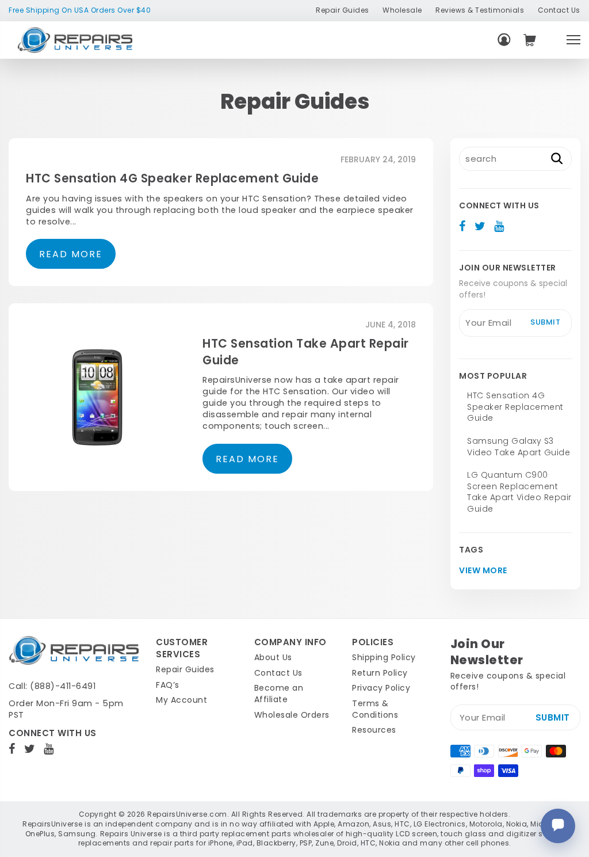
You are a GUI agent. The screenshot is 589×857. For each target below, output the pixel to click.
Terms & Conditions (375, 709)
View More (483, 570)
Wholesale (402, 10)
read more (70, 254)
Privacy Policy (381, 688)
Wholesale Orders (292, 715)
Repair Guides (342, 10)
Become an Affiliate (279, 693)
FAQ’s (167, 685)
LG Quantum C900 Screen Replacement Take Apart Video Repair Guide (519, 492)
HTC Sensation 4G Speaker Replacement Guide (172, 178)
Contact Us (559, 10)
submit (545, 322)
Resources (374, 730)
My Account (181, 700)
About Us (273, 657)
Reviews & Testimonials (479, 10)
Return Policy (380, 673)
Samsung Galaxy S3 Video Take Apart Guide (518, 446)
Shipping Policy (384, 657)
